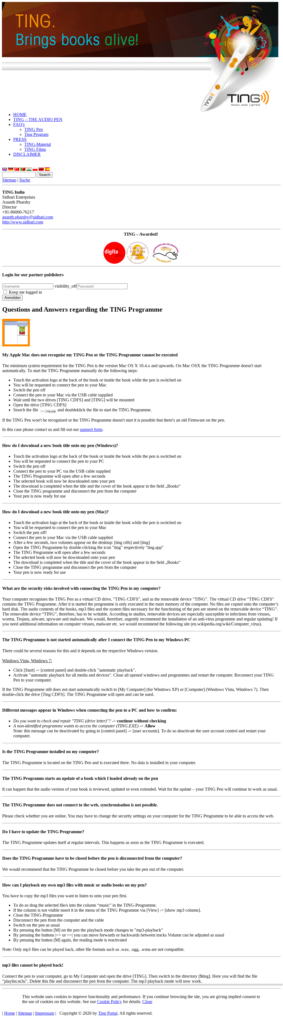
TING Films (35, 149)
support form (91, 429)
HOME (20, 114)
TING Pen (33, 129)
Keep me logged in (25, 292)
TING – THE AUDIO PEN (37, 119)
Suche (24, 180)
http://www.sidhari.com (22, 222)
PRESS (20, 139)
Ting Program (36, 134)
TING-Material (37, 144)
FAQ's (19, 124)
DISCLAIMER (27, 154)
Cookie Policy (109, 1001)
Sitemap (9, 180)
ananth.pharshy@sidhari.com (27, 217)
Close (147, 1001)
